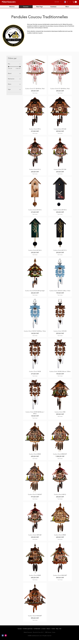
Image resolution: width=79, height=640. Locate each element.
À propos (20, 628)
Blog (57, 628)
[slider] (8, 67)
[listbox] (58, 2)
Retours (49, 628)
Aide (60, 628)
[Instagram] (6, 635)
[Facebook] (3, 635)
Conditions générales (28, 628)
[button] (58, 2)
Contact (53, 628)
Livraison (43, 628)
